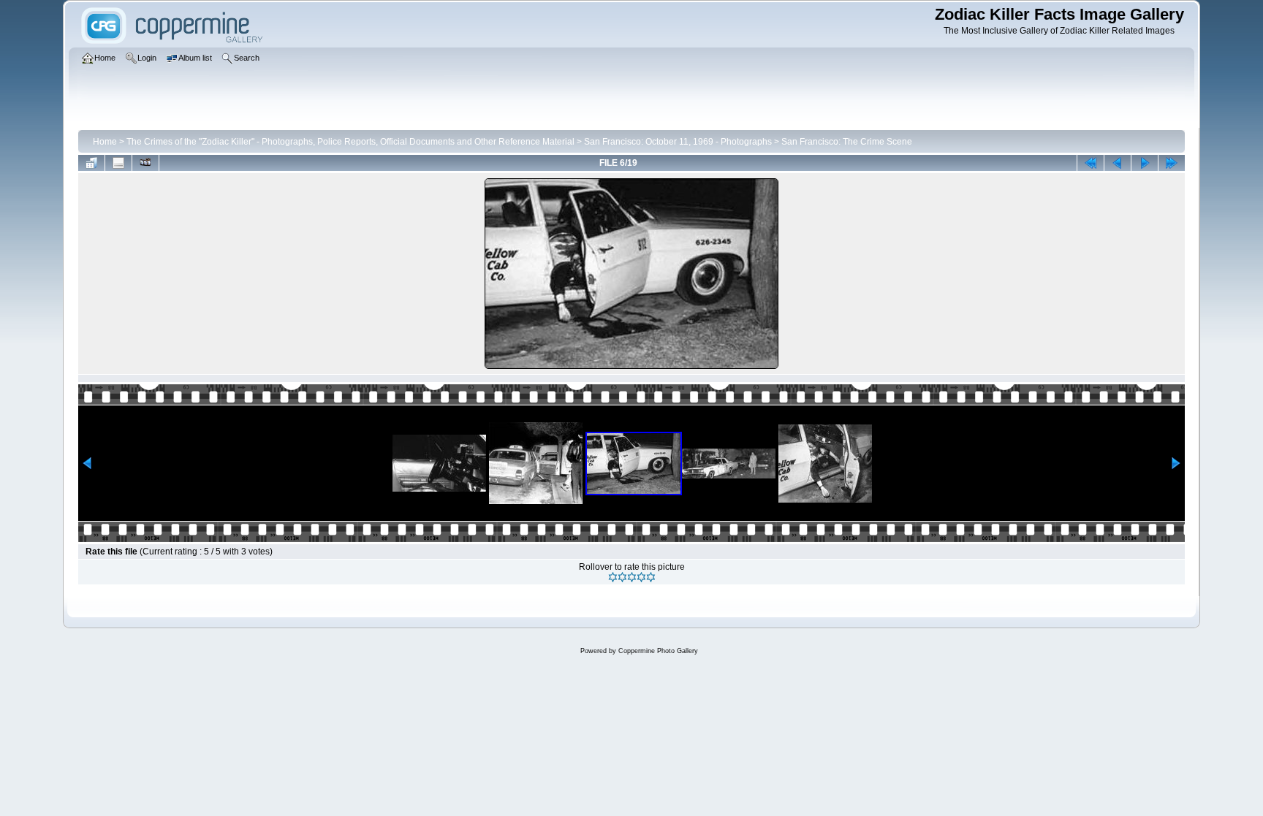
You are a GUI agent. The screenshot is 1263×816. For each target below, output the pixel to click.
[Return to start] (1090, 163)
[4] (641, 577)
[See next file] (1144, 163)
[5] (651, 577)
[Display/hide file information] (118, 163)
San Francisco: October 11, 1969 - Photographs (678, 142)
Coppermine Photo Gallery (658, 651)
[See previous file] (1117, 163)
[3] (632, 577)
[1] (613, 577)
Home (105, 142)
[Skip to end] (1171, 163)
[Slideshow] (145, 163)
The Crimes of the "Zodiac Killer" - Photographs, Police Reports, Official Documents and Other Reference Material (350, 142)
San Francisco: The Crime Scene (846, 142)
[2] (622, 577)
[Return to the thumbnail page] (91, 163)
